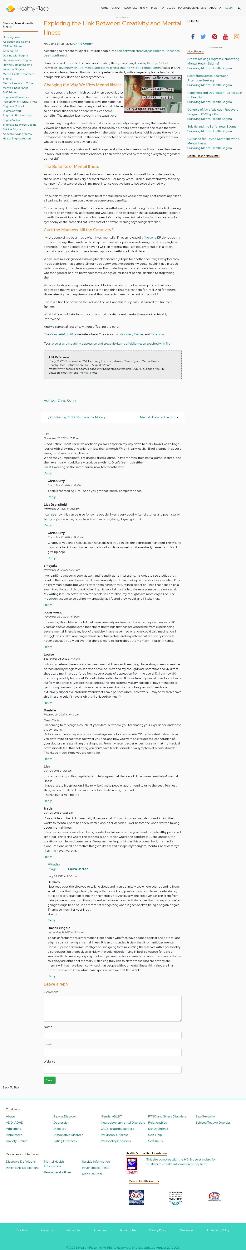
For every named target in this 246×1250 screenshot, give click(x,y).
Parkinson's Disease (115, 1135)
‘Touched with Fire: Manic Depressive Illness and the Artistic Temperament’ (110, 68)
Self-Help (155, 1135)
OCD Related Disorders (117, 1129)
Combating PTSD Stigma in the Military (78, 417)
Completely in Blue (63, 334)
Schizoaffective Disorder (213, 1123)
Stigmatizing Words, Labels (19, 124)
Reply (48, 473)
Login (229, 8)
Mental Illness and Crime (18, 83)
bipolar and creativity (66, 344)
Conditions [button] (109, 7)
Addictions (13, 1129)
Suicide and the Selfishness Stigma (212, 126)
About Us (47, 1230)
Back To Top (10, 1087)
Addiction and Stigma (16, 41)
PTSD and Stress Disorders (167, 1116)
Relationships (157, 1123)
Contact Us (73, 1230)
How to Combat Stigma (17, 64)
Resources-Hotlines (57, 1172)
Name (48, 1027)
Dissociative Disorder (68, 1135)
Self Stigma (10, 92)
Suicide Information (96, 1162)
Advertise (100, 1230)
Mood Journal (92, 1174)
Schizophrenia (158, 1129)
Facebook (158, 334)
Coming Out (10, 51)
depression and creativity (99, 344)
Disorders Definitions (21, 1162)
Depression (61, 1123)
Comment (51, 992)
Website (49, 1061)
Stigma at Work (12, 111)
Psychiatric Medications (22, 1168)
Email (48, 1044)
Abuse (10, 1116)
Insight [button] (156, 7)
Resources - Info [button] (134, 7)
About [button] (213, 7)
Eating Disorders (65, 1141)
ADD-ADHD (14, 1123)
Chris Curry (83, 43)
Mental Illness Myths (15, 88)
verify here (198, 1164)
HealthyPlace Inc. (90, 1248)
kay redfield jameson (131, 344)
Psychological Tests (192, 7)
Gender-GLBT (111, 1116)
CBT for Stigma (12, 46)
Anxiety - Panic (16, 1141)
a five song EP (151, 237)
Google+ (126, 334)
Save (49, 1080)
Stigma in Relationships (17, 115)
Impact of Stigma (13, 69)
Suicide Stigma (12, 129)
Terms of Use (128, 1230)
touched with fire (159, 344)
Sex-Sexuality (205, 1116)
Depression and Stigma (17, 60)
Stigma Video (11, 120)
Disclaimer (186, 1230)
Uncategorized (12, 37)
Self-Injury (155, 1141)
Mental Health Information (54, 1164)
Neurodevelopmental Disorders (123, 1123)
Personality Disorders (116, 1141)
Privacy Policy (158, 1230)
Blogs (171, 7)
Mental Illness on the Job (157, 417)
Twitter (139, 334)
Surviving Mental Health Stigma (209, 68)
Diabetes (59, 1129)
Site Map (22, 1230)
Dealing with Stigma (15, 55)
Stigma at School (13, 106)
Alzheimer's (14, 1135)
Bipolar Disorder (64, 1116)
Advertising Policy (218, 1230)
